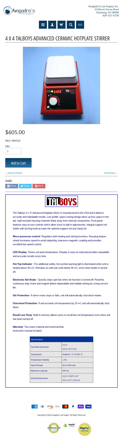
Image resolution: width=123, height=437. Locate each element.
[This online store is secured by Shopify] (69, 426)
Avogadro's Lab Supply (60, 415)
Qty (7, 145)
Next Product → (111, 173)
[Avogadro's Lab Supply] (19, 11)
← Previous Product (13, 173)
